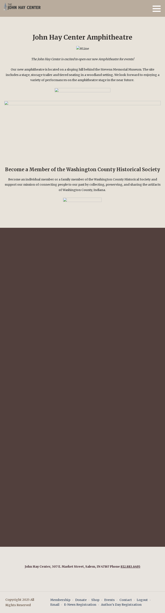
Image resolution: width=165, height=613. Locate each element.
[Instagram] (146, 8)
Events (109, 600)
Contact (125, 600)
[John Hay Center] (21, 6)
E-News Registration (80, 605)
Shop (95, 600)
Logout (142, 600)
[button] (157, 8)
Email (54, 605)
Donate (81, 600)
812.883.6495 (130, 566)
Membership (60, 600)
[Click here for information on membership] (82, 201)
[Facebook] (141, 8)
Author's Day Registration (121, 605)
